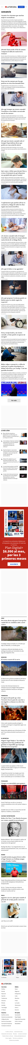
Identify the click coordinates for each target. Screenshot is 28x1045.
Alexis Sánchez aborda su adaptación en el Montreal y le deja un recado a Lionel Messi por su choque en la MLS (11, 435)
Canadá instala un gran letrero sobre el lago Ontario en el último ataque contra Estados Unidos (13, 859)
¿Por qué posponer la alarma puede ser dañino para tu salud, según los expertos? (13, 300)
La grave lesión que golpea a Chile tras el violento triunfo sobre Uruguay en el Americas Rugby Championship (13, 767)
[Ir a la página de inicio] (11, 7)
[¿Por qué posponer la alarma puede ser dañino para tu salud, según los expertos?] (14, 322)
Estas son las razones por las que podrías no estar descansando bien (12, 82)
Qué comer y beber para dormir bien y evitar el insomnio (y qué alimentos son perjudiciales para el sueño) (14, 173)
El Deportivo (5, 738)
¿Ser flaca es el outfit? (7, 921)
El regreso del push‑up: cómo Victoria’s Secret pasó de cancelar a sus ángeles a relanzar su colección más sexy (13, 701)
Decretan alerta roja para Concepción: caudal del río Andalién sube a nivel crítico (13, 622)
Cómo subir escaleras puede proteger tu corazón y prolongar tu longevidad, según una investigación (13, 724)
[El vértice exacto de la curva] (14, 668)
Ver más (14, 400)
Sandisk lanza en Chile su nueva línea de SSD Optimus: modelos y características (13, 810)
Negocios (4, 657)
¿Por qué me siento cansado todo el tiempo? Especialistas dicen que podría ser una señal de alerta (12, 143)
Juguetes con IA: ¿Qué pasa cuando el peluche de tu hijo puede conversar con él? (13, 900)
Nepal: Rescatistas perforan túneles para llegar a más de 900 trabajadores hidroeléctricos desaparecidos (13, 881)
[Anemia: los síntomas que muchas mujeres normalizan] (14, 39)
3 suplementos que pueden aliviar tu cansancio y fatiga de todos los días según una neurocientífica (13, 205)
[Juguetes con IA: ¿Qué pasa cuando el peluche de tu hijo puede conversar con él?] (14, 910)
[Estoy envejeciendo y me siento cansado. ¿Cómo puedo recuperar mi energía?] (14, 354)
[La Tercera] (7, 976)
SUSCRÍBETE (14, 564)
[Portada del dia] (14, 536)
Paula (2, 895)
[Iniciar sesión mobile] (26, 7)
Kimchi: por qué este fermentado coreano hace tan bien (13, 927)
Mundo (3, 854)
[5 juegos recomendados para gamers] (14, 792)
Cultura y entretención (8, 816)
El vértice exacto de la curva (10, 659)
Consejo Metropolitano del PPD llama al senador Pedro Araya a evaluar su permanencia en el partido (10, 469)
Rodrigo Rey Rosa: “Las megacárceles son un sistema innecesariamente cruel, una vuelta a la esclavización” (14, 848)
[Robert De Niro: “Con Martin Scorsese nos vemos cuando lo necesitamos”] (14, 829)
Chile (2, 618)
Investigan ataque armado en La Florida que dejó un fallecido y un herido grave (13, 644)
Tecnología (4, 781)
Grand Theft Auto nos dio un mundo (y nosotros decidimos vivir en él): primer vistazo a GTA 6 (14, 804)
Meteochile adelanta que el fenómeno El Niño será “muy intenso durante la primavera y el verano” (11, 461)
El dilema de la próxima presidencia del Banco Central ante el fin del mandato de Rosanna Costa (13, 680)
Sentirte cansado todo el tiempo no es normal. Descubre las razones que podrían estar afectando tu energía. (13, 149)
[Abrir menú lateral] (2, 7)
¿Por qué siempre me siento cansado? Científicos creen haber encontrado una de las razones (13, 111)
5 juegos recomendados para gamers (13, 783)
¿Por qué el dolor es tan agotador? (12, 269)
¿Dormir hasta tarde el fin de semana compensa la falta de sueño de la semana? (13, 51)
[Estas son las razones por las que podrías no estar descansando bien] (14, 99)
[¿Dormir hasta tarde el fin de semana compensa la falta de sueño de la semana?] (14, 70)
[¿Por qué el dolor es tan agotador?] (14, 287)
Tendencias (4, 695)
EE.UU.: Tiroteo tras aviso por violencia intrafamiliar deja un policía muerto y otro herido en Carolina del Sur (12, 889)
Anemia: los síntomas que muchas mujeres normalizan (12, 16)
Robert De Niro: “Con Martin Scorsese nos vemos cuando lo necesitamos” (14, 819)
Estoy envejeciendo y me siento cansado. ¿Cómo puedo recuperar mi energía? (13, 335)
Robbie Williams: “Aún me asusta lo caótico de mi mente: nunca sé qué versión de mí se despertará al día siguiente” (13, 841)
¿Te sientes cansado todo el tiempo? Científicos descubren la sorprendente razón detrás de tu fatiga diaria (14, 238)
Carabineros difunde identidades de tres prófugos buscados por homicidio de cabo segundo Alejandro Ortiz (12, 651)
